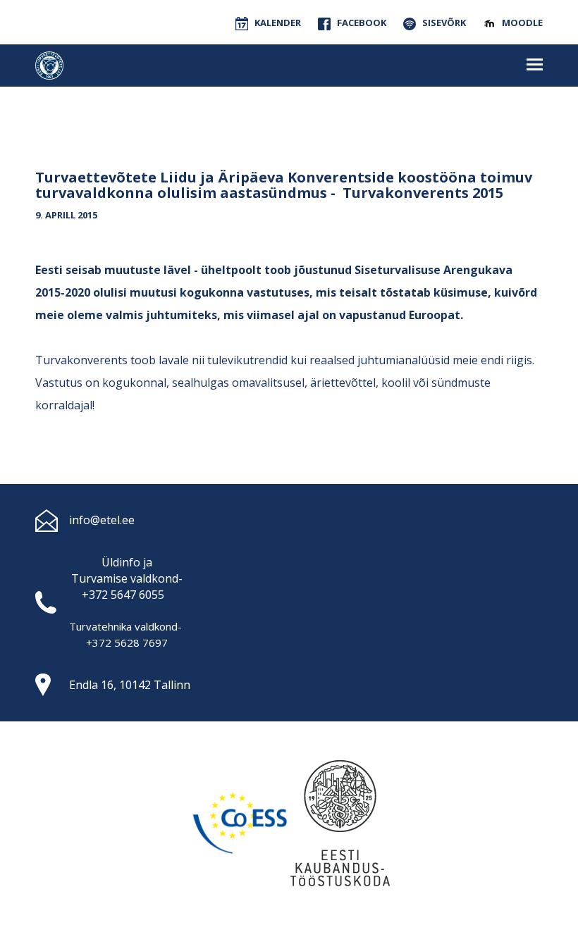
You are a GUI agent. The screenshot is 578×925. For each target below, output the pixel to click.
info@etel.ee (102, 520)
